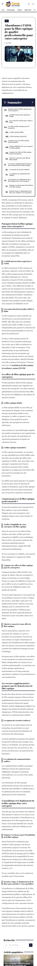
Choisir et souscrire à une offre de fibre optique (19, 159)
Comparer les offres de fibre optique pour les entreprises (20, 153)
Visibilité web (8, 961)
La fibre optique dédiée (16, 132)
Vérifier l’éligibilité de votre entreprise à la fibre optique (21, 147)
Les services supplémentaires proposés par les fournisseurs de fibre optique (20, 164)
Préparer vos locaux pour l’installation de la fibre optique (21, 186)
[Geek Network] (13, 4)
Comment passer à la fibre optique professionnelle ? (18, 141)
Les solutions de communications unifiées (19, 174)
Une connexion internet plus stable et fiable (21, 121)
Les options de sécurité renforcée (19, 170)
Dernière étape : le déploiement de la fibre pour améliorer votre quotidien (20, 192)
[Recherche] (28, 4)
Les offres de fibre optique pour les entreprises (18, 127)
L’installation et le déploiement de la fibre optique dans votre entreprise (19, 180)
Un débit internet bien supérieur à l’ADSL (19, 116)
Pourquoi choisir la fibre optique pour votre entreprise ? (19, 110)
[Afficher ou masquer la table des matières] (27, 102)
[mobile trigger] (3, 4)
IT (6, 21)
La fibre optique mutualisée (17, 136)
